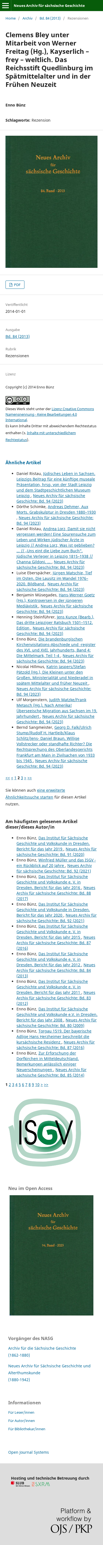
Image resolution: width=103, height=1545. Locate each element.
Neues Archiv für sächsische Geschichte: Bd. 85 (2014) (51, 1072)
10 (37, 1084)
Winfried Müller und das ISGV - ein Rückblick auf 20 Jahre (56, 862)
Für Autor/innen (21, 1420)
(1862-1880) (19, 1355)
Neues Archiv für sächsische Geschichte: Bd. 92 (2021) (54, 868)
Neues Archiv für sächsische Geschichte (49, 5)
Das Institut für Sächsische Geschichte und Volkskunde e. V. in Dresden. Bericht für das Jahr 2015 (52, 932)
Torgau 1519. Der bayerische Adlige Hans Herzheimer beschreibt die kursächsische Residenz (53, 1036)
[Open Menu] (5, 5)
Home (10, 18)
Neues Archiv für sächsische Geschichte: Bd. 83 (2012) (55, 998)
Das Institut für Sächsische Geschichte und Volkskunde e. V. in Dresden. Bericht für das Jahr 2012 (52, 959)
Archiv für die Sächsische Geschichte (42, 1348)
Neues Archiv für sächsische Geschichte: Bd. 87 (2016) (55, 943)
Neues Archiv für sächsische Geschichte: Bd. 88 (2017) (55, 893)
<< (7, 777)
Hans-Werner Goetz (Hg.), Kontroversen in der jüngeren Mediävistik (55, 600)
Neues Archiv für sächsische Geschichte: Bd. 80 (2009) (56, 1022)
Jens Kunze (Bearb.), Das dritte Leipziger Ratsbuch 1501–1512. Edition (55, 622)
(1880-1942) (19, 1379)
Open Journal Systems (28, 1452)
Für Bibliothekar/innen (26, 1428)
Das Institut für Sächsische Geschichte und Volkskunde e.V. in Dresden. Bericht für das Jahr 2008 (57, 1014)
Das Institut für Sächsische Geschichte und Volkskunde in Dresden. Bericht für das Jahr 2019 (53, 843)
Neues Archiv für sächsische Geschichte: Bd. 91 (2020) (56, 851)
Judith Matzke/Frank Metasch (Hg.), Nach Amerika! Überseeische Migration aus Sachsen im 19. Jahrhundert (56, 708)
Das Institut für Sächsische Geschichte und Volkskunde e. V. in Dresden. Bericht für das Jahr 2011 (52, 987)
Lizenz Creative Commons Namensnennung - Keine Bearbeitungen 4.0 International (49, 414)
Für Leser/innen (21, 1412)
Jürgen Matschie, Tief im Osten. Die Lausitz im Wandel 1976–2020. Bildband (54, 578)
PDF (17, 284)
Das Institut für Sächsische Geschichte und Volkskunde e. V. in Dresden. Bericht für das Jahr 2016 (52, 882)
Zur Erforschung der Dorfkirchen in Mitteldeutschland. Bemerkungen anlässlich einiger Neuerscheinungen (47, 1061)
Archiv (28, 18)
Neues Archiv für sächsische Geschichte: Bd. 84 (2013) (55, 970)
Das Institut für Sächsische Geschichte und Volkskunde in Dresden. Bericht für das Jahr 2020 (53, 909)
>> (29, 777)
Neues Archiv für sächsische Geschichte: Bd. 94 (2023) (50, 498)
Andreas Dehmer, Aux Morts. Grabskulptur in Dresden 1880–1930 (56, 509)
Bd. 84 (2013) (50, 18)
